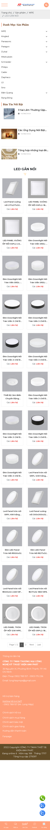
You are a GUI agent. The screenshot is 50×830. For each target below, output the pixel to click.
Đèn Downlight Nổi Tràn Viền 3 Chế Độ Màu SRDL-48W (37, 358)
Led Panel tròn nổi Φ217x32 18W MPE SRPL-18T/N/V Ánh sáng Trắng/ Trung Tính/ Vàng (37, 590)
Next (31, 645)
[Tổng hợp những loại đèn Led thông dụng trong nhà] (9, 154)
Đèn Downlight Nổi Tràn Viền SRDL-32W (37, 242)
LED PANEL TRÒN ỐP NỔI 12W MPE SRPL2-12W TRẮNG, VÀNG (12, 629)
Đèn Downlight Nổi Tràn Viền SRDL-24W (12, 281)
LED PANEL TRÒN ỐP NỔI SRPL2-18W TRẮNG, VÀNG (37, 629)
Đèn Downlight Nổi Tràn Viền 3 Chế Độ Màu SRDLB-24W (12, 358)
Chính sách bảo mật (13, 722)
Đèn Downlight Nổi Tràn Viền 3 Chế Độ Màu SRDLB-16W (37, 436)
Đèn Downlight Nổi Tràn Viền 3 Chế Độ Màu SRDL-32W (37, 397)
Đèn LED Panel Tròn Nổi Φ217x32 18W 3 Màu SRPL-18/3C (38, 552)
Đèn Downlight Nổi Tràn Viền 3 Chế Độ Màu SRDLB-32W (37, 320)
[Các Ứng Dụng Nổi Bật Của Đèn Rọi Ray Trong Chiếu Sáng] (9, 134)
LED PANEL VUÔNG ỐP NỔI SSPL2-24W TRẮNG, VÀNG (12, 242)
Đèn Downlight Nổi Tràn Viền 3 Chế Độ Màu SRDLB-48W (12, 320)
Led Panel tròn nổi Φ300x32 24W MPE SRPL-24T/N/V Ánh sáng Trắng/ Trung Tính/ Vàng (12, 590)
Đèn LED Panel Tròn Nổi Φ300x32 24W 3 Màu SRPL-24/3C (12, 552)
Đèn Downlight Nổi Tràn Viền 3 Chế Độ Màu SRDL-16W (12, 474)
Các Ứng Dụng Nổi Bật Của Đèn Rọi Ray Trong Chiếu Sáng (32, 130)
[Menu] (4, 4)
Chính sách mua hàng (14, 718)
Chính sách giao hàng (14, 726)
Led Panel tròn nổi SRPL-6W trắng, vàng (12, 513)
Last (39, 645)
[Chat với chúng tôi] (42, 805)
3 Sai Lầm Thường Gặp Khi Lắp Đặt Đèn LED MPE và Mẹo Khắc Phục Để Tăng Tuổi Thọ (32, 110)
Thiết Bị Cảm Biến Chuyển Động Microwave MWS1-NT (12, 397)
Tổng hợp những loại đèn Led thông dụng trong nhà (33, 150)
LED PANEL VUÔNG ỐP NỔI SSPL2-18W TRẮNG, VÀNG (37, 204)
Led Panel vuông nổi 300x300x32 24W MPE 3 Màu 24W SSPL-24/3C (38, 513)
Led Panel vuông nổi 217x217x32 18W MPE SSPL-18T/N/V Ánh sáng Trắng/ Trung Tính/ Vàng (12, 204)
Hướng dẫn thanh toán (14, 731)
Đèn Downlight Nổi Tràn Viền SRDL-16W (37, 281)
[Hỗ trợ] (42, 798)
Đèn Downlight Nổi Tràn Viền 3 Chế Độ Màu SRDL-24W (12, 436)
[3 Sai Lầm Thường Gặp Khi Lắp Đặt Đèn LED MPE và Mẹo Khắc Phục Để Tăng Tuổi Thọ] (9, 113)
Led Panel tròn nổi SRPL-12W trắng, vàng (38, 474)
